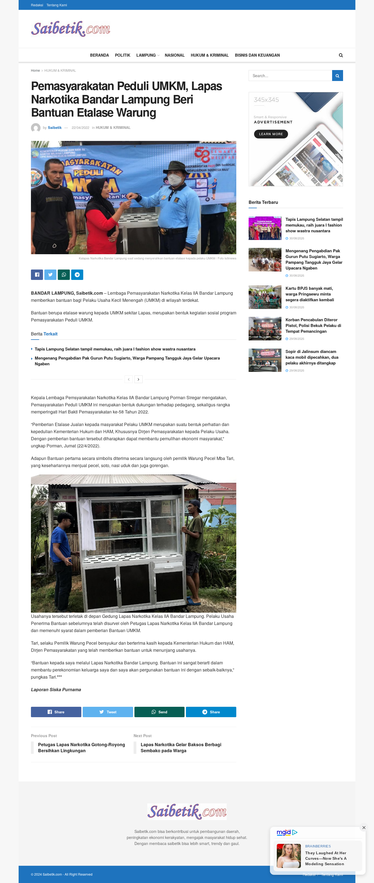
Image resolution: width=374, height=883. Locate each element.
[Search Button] (337, 75)
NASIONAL (175, 55)
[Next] (138, 379)
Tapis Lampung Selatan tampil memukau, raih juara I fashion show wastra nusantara (115, 349)
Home (35, 70)
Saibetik (55, 127)
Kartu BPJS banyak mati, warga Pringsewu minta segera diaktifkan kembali (310, 294)
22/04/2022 (80, 127)
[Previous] (129, 379)
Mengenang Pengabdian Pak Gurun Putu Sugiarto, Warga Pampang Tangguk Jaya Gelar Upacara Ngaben (127, 361)
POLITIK (122, 55)
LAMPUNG (146, 55)
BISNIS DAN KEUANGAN (257, 55)
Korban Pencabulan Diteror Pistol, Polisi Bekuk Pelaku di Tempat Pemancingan (313, 325)
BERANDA (99, 55)
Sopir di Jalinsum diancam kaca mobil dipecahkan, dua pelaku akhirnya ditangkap (312, 357)
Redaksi (37, 4)
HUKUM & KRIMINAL (210, 55)
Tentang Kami (57, 4)
